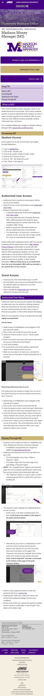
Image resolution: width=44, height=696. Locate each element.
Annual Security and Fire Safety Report (22, 691)
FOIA (22, 683)
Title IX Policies (22, 687)
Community (32, 652)
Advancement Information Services (22, 660)
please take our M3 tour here (22, 128)
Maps (23, 652)
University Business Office (14, 29)
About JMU (22, 662)
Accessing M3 (7, 94)
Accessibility (33, 650)
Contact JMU (22, 679)
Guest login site (23, 289)
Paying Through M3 (9, 99)
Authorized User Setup (10, 97)
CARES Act (22, 685)
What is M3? (6, 91)
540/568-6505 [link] (26, 627)
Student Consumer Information (22, 689)
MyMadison (14, 149)
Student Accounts (30, 29)
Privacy (23, 650)
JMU (3, 29)
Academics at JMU (22, 664)
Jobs (6, 652)
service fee (23, 593)
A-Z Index (5, 650)
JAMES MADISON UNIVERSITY (24, 694)
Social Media (14, 652)
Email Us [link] (25, 625)
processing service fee (22, 450)
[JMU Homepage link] (22, 673)
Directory (14, 650)
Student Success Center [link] (9, 625)
